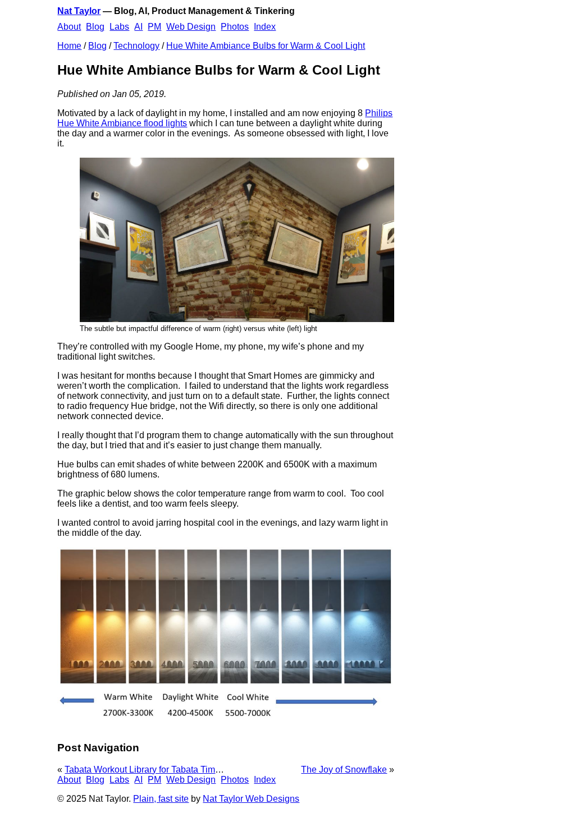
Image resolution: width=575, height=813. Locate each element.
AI (138, 26)
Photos (235, 26)
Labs (119, 26)
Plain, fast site (161, 798)
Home (69, 45)
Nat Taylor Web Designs (251, 798)
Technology (136, 45)
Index (265, 26)
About (69, 26)
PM (154, 26)
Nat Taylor (79, 11)
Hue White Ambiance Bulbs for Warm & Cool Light (265, 45)
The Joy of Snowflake (344, 769)
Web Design (191, 26)
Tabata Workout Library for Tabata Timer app (152, 769)
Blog (95, 26)
